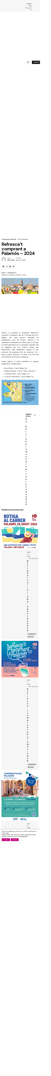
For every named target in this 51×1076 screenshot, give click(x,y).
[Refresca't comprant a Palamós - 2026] (19, 659)
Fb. (26, 8)
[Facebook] (3, 266)
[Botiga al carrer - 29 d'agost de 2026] (19, 531)
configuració (23, 836)
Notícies (13, 239)
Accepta (6, 839)
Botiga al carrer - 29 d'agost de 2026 (27, 596)
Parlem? (36, 62)
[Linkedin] (13, 266)
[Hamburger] (28, 62)
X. (31, 10)
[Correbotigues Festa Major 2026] (19, 796)
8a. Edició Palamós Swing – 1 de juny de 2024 (26, 461)
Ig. (29, 8)
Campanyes (5, 239)
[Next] (40, 415)
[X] (6, 266)
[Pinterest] (10, 266)
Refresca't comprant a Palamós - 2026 (28, 725)
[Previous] (35, 415)
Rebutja (15, 839)
